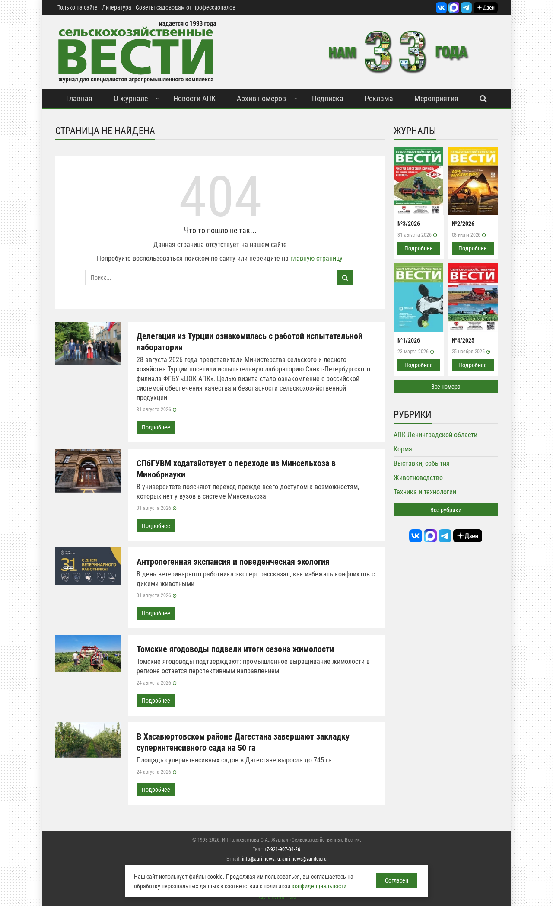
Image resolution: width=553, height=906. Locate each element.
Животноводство (418, 478)
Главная (79, 98)
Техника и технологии (425, 492)
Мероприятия (436, 98)
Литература (116, 7)
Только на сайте (77, 7)
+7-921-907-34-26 (282, 849)
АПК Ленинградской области (435, 435)
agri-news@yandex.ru (304, 859)
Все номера (446, 386)
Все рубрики (445, 509)
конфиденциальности (319, 886)
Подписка (327, 98)
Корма (403, 449)
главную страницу (316, 258)
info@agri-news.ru (261, 859)
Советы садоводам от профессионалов (185, 7)
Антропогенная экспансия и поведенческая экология (233, 562)
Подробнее (156, 427)
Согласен (396, 880)
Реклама (379, 98)
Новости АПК (194, 98)
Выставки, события (422, 463)
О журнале (131, 98)
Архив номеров (261, 98)
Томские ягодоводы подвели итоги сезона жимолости (235, 649)
